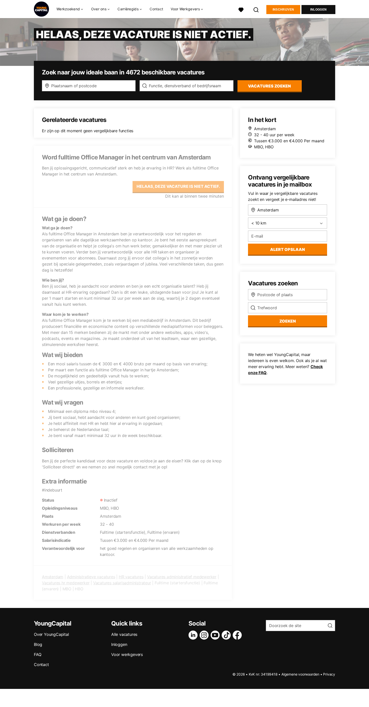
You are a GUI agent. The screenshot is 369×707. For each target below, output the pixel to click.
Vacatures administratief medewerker (181, 576)
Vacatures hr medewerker (65, 582)
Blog (38, 644)
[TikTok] (227, 635)
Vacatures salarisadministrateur (122, 582)
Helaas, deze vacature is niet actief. (178, 186)
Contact (156, 9)
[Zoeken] (256, 9)
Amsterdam (52, 576)
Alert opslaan (287, 249)
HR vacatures (131, 576)
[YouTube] (216, 635)
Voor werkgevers (127, 654)
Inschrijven (283, 9)
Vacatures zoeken (269, 86)
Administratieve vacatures (91, 576)
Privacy (329, 674)
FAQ (37, 654)
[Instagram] (205, 635)
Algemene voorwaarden (300, 674)
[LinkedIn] (194, 635)
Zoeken (287, 321)
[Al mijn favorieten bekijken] (241, 9)
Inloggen (318, 9)
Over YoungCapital (51, 634)
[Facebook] (238, 635)
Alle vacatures (124, 634)
